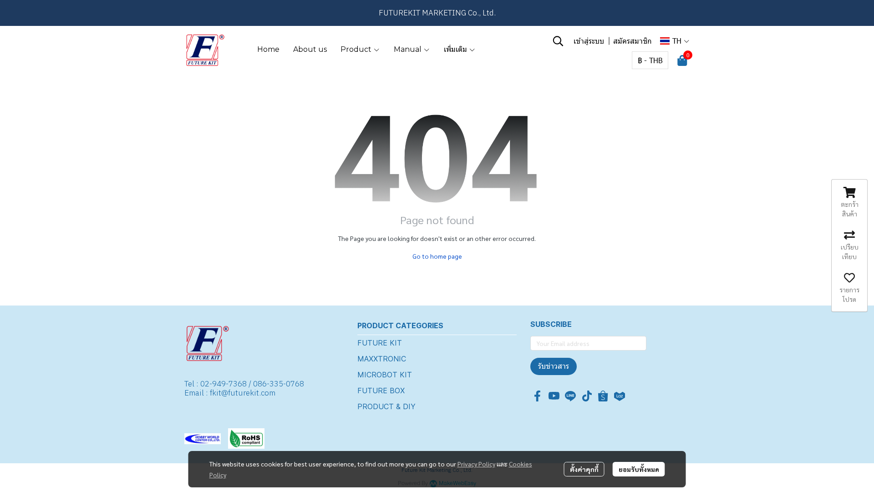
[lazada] (619, 396)
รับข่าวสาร (553, 366)
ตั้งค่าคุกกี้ (584, 469)
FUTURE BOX (381, 390)
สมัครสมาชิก (632, 40)
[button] (558, 41)
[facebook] (537, 396)
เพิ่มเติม (456, 49)
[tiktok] (586, 396)
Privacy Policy (476, 464)
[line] (570, 396)
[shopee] (603, 396)
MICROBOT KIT (384, 374)
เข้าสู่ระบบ (589, 40)
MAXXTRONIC (381, 358)
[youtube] (554, 396)
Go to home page (437, 256)
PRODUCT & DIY (386, 406)
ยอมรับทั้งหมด (639, 469)
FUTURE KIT (379, 342)
